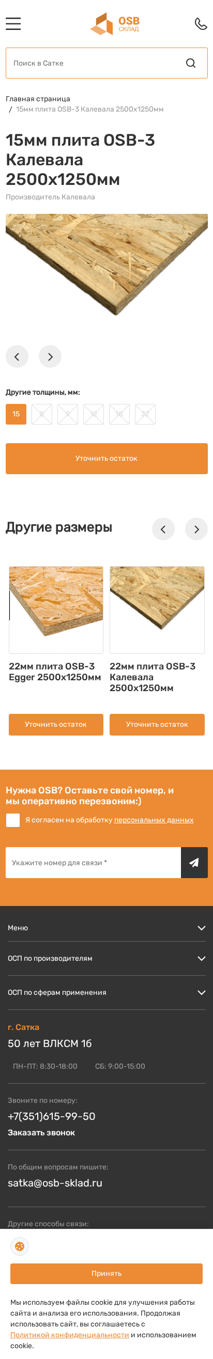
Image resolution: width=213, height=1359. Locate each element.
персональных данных (154, 820)
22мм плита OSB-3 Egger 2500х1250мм (55, 672)
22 (145, 414)
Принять (106, 1273)
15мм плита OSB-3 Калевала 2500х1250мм (90, 109)
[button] (17, 356)
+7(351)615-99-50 (52, 1116)
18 (119, 414)
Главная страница (38, 99)
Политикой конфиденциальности (69, 1335)
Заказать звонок (41, 1132)
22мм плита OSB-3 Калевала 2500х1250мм (152, 677)
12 (93, 414)
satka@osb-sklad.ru (55, 1183)
